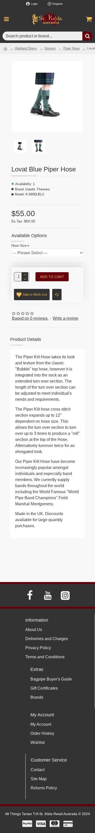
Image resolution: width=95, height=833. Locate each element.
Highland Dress (26, 48)
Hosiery (50, 48)
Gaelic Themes (37, 189)
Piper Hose (71, 48)
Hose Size (19, 245)
